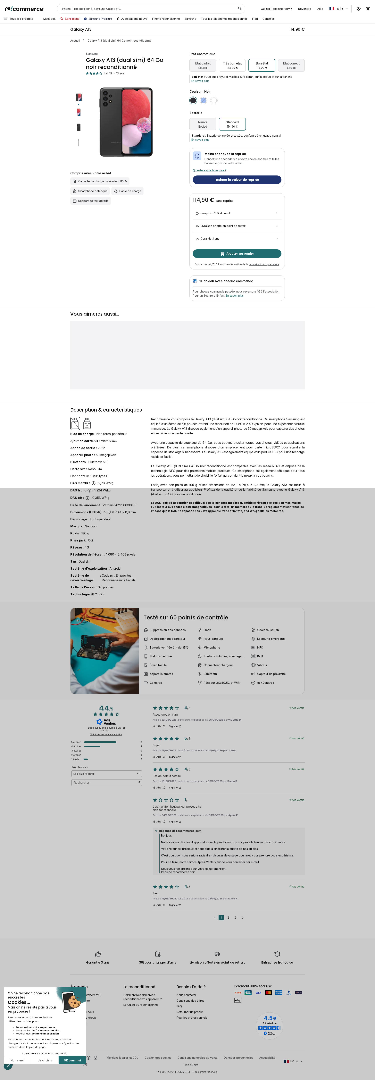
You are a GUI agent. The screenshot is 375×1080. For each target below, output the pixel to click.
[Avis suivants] (242, 917)
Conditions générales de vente (198, 1057)
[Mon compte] (358, 8)
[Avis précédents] (214, 917)
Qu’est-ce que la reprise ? (209, 170)
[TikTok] (88, 1057)
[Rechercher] (239, 8)
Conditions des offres (190, 1000)
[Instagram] (95, 1057)
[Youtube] (85, 1064)
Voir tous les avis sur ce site (106, 734)
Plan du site (191, 1065)
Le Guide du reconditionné (140, 1004)
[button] (338, 9)
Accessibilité (267, 1057)
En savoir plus (200, 80)
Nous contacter (186, 995)
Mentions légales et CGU (122, 1057)
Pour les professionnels (192, 1017)
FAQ (179, 1006)
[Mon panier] (368, 8)
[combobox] (145, 8)
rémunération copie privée (264, 264)
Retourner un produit (190, 1012)
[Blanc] (214, 100)
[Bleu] (203, 100)
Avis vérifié (298, 708)
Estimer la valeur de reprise (237, 179)
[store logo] (24, 8)
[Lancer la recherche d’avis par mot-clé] (139, 783)
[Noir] (193, 100)
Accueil (75, 40)
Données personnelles (238, 1057)
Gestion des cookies (158, 1057)
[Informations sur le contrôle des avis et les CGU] (124, 728)
